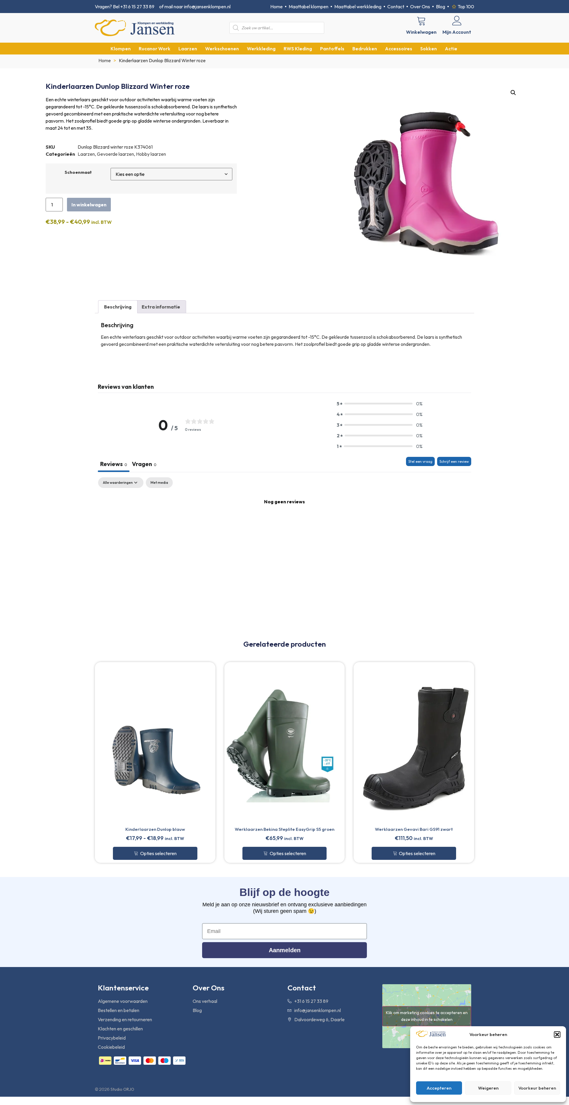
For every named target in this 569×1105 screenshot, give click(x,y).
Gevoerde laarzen (115, 154)
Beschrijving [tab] (118, 307)
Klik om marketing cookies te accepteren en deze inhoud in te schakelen (427, 1016)
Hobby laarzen (151, 154)
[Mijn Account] (457, 20)
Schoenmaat (78, 172)
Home (104, 60)
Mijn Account (456, 32)
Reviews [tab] (113, 464)
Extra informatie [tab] (161, 307)
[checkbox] (159, 482)
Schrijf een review (454, 461)
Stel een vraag (420, 461)
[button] (557, 1034)
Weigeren (488, 1088)
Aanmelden (285, 950)
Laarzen (86, 154)
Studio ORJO (122, 1089)
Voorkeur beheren (537, 1088)
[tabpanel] (284, 521)
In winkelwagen (88, 205)
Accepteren (439, 1088)
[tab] (144, 464)
